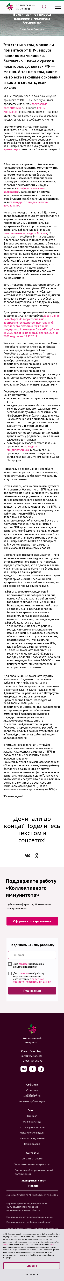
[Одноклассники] (36, 855)
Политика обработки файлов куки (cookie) (28, 1222)
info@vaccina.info (31, 1056)
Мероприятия (32, 1095)
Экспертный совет (33, 1180)
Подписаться (32, 990)
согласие (24, 964)
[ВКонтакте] (27, 855)
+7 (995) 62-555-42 (31, 1060)
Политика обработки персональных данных (29, 1217)
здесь (5, 1244)
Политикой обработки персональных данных (32, 980)
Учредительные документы (32, 1164)
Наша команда (32, 1121)
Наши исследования (32, 1138)
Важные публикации (32, 1101)
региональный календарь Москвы (25, 233)
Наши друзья (32, 1143)
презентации (12, 149)
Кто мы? (32, 1116)
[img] (32, 1028)
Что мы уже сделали (32, 1127)
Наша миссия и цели (32, 1132)
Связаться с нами (32, 1158)
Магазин (33, 1185)
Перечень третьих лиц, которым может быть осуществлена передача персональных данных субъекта (27, 1206)
